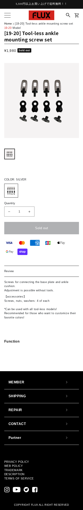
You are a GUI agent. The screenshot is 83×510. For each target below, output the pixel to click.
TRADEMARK (13, 470)
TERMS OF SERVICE (19, 478)
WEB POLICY (13, 466)
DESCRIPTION (14, 474)
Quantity (9, 203)
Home (8, 23)
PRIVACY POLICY (16, 461)
